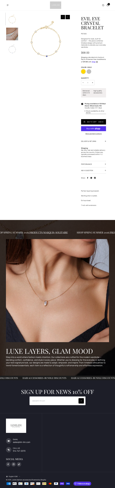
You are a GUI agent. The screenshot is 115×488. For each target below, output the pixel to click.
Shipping (84, 57)
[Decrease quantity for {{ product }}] (83, 82)
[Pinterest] (95, 178)
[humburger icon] (8, 5)
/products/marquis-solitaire (61, 232)
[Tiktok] (19, 464)
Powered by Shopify (39, 480)
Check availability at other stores (95, 112)
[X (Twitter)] (91, 178)
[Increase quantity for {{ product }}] (92, 82)
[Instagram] (13, 464)
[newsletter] (81, 401)
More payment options (93, 134)
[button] (63, 17)
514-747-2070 (19, 450)
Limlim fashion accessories (22, 480)
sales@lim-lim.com (21, 442)
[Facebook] (87, 178)
